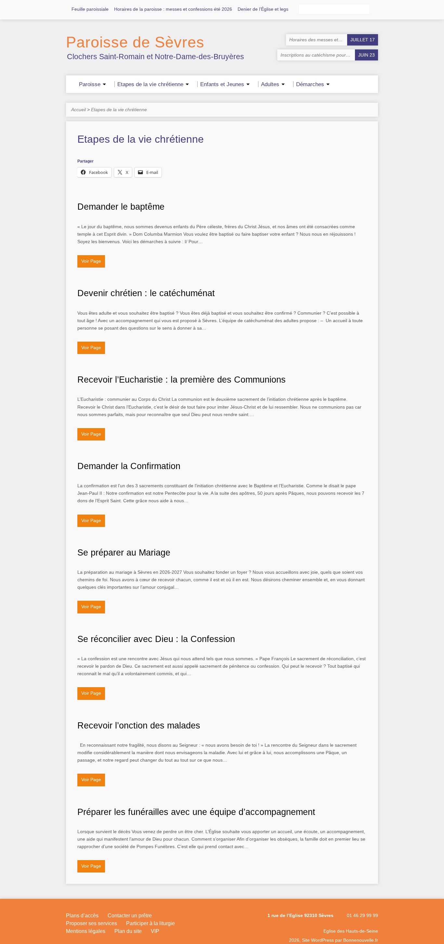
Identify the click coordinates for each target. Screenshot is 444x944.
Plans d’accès (82, 915)
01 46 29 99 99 (362, 915)
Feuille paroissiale (90, 9)
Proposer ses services (91, 923)
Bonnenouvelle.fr (360, 940)
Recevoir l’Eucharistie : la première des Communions (181, 379)
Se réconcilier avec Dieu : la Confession (156, 639)
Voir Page (91, 261)
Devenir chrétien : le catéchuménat (146, 293)
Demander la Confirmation (128, 466)
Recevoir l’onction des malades (138, 725)
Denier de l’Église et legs (263, 9)
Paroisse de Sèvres (135, 42)
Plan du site (128, 931)
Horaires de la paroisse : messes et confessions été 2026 (173, 9)
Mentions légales (85, 931)
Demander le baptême (120, 207)
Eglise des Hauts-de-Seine (350, 931)
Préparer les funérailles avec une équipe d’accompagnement (196, 812)
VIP (155, 931)
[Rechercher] (375, 10)
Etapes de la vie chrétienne (119, 109)
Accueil (78, 109)
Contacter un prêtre (130, 915)
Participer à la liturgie (150, 923)
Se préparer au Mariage (123, 552)
